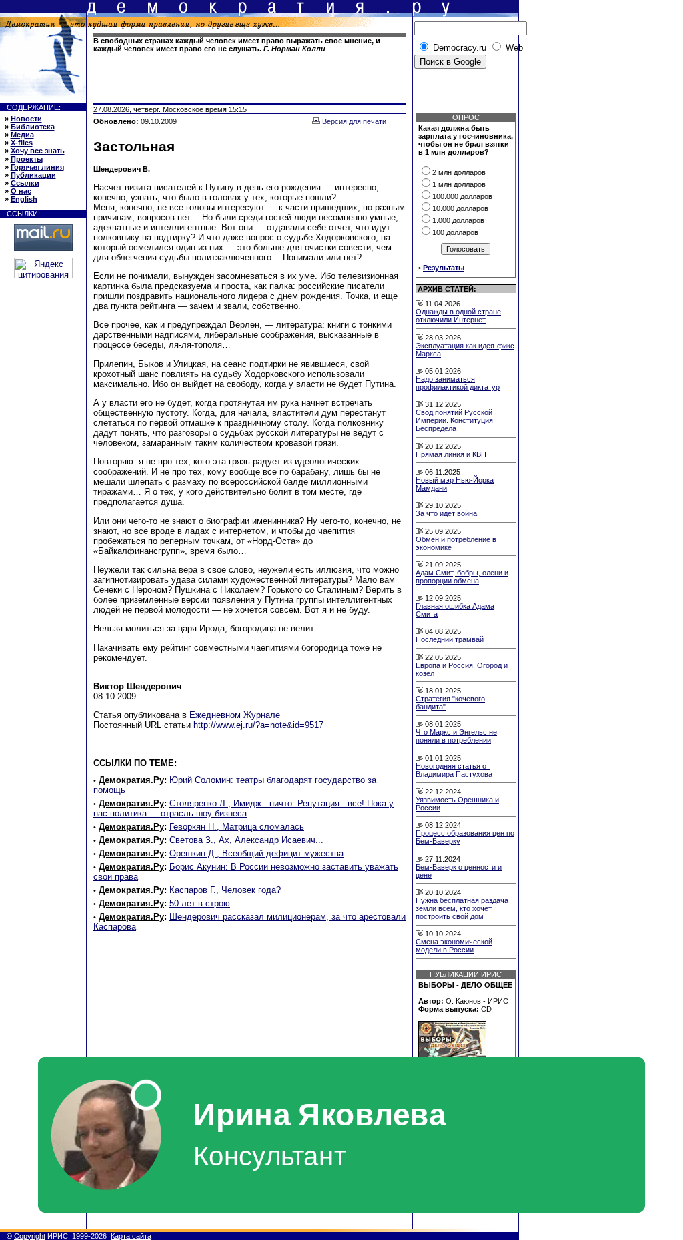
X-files (22, 143)
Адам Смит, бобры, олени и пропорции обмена (462, 577)
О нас (21, 191)
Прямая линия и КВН (451, 454)
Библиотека (33, 127)
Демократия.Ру (131, 780)
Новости (26, 119)
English (24, 199)
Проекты (27, 159)
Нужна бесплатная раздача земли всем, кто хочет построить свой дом (462, 908)
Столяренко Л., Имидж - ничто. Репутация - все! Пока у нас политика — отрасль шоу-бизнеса (243, 808)
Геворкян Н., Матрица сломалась (236, 827)
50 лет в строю (199, 903)
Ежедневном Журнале (234, 715)
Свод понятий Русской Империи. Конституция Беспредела (454, 420)
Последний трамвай (450, 639)
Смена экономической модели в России (454, 946)
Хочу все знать (38, 151)
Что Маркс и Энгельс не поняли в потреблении (456, 736)
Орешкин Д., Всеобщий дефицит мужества (256, 853)
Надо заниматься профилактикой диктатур (458, 383)
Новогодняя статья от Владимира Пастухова (454, 770)
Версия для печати (354, 121)
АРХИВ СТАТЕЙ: (447, 289)
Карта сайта (131, 1236)
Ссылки (25, 183)
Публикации (33, 175)
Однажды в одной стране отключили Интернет (458, 316)
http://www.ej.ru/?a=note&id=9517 (258, 725)
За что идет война (446, 513)
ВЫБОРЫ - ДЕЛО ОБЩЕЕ (465, 985)
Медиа (22, 135)
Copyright (29, 1236)
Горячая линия (37, 167)
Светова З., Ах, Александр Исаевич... (246, 840)
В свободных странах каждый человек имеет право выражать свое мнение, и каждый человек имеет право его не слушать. (236, 45)
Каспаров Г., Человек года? (225, 890)
